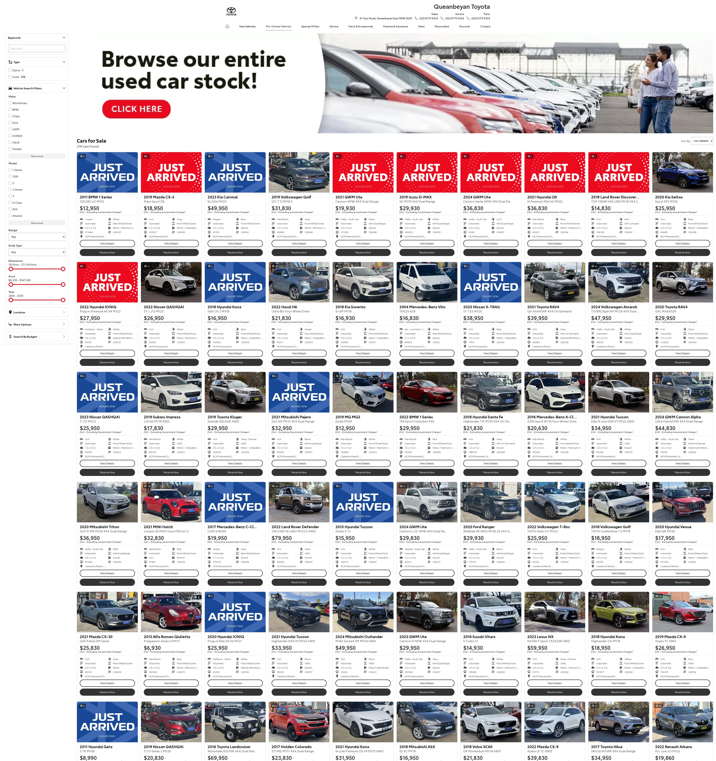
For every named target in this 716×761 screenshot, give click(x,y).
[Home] (227, 26)
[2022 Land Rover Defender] (299, 502)
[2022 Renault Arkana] (682, 722)
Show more (37, 156)
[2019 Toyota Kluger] (235, 392)
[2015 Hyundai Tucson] (363, 502)
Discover (464, 26)
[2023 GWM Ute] (427, 612)
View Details (107, 243)
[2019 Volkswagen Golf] (299, 172)
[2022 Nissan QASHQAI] (171, 282)
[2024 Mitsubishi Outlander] (363, 612)
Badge (13, 230)
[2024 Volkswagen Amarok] (618, 282)
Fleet (421, 26)
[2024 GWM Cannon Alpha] (682, 392)
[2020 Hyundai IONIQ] (235, 612)
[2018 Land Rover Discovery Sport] (618, 172)
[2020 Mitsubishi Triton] (107, 502)
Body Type (15, 245)
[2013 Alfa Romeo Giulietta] (171, 612)
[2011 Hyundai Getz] (107, 722)
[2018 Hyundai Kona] (235, 282)
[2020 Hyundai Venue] (682, 502)
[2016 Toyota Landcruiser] (235, 722)
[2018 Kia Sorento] (363, 282)
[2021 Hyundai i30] (555, 172)
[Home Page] (231, 11)
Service (333, 26)
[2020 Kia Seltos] (682, 172)
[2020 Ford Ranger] (490, 502)
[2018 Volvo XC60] (490, 722)
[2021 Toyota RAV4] (555, 282)
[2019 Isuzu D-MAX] (427, 172)
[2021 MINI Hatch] (171, 502)
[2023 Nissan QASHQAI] (107, 392)
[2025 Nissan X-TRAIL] (490, 282)
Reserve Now (107, 252)
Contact (485, 26)
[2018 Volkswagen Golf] (618, 502)
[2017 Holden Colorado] (299, 722)
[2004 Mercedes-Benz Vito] (427, 282)
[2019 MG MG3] (363, 392)
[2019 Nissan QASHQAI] (171, 722)
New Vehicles (247, 26)
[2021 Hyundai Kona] (363, 722)
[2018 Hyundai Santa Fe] (490, 392)
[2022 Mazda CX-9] (555, 722)
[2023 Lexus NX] (555, 612)
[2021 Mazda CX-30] (107, 612)
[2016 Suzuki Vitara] (490, 612)
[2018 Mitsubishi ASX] (427, 722)
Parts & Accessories (360, 26)
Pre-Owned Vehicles (278, 26)
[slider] (11, 269)
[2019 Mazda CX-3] (171, 172)
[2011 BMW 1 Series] (107, 172)
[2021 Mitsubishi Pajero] (299, 392)
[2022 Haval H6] (299, 282)
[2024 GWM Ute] (490, 172)
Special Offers (310, 26)
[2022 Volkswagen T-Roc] (555, 502)
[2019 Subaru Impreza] (171, 392)
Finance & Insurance (395, 26)
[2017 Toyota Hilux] (618, 722)
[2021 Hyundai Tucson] (618, 392)
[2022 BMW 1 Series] (427, 392)
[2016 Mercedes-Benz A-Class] (555, 392)
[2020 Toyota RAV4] (682, 282)
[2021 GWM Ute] (363, 172)
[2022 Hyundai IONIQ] (107, 282)
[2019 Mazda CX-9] (682, 612)
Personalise (442, 26)
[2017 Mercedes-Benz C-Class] (235, 502)
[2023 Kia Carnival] (235, 172)
